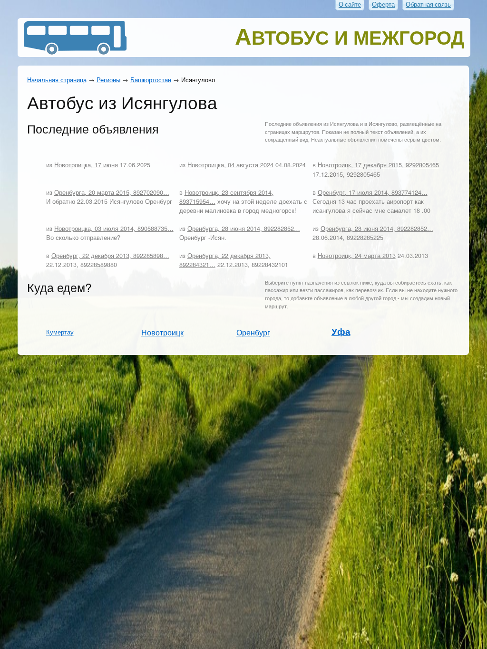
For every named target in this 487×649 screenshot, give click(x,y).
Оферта (383, 4)
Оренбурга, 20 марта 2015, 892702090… (111, 192)
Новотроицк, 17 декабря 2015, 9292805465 (378, 164)
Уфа (341, 331)
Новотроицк (162, 332)
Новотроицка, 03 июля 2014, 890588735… (114, 228)
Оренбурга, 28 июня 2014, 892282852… (243, 228)
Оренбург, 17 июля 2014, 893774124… (373, 192)
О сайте (350, 4)
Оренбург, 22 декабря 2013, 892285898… (110, 255)
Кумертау (60, 331)
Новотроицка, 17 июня (86, 164)
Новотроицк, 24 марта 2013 (357, 255)
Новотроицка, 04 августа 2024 (230, 164)
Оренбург (253, 332)
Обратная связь (428, 4)
